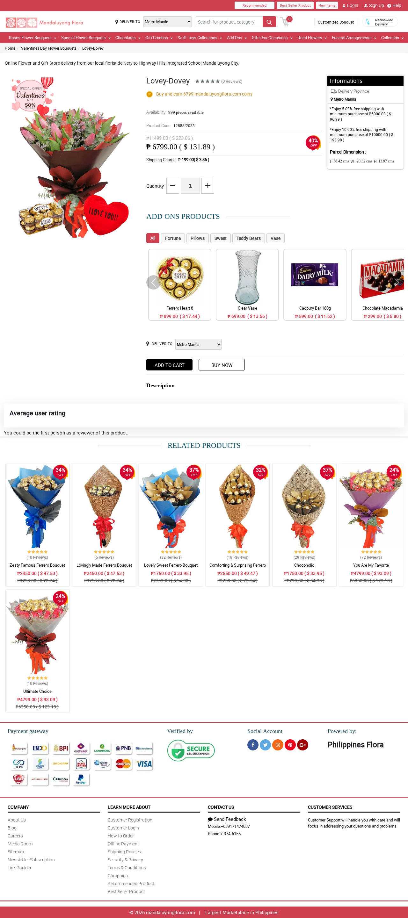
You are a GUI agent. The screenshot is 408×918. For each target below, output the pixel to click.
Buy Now (221, 365)
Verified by (180, 731)
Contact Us (221, 807)
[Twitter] (265, 744)
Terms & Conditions (127, 867)
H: (384, 161)
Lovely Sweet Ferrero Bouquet (171, 565)
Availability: (175, 112)
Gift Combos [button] (156, 37)
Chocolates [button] (125, 37)
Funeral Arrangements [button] (352, 37)
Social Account (264, 731)
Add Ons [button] (234, 37)
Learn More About (129, 807)
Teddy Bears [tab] (249, 238)
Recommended (254, 5)
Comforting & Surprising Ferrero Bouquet (237, 568)
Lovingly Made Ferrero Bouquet (104, 565)
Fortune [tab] (173, 238)
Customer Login (123, 828)
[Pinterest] (290, 744)
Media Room (20, 844)
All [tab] (152, 238)
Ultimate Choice (37, 691)
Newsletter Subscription (31, 860)
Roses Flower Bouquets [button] (30, 37)
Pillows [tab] (198, 238)
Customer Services (330, 807)
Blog (12, 828)
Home (10, 48)
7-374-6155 (230, 833)
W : (361, 161)
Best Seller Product (295, 5)
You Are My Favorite (371, 565)
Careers (15, 836)
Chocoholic (304, 565)
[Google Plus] (302, 744)
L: (339, 161)
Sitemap (16, 852)
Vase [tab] (275, 238)
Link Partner (20, 867)
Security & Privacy (125, 860)
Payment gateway (28, 731)
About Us (17, 820)
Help (396, 5)
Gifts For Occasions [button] (270, 37)
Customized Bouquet (336, 22)
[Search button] (269, 21)
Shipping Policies (124, 852)
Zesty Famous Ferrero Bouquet (37, 565)
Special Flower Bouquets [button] (83, 37)
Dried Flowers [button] (309, 37)
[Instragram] (277, 744)
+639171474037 (235, 826)
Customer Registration (130, 820)
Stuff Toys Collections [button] (197, 37)
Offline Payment (123, 844)
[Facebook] (253, 744)
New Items (327, 5)
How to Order (121, 836)
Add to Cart (170, 365)
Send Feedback (230, 819)
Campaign (118, 875)
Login (352, 5)
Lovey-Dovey (93, 48)
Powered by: (342, 731)
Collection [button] (390, 37)
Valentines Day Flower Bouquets (48, 48)
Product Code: (170, 125)
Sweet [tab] (221, 238)
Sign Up (376, 5)
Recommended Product (131, 883)
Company (18, 807)
